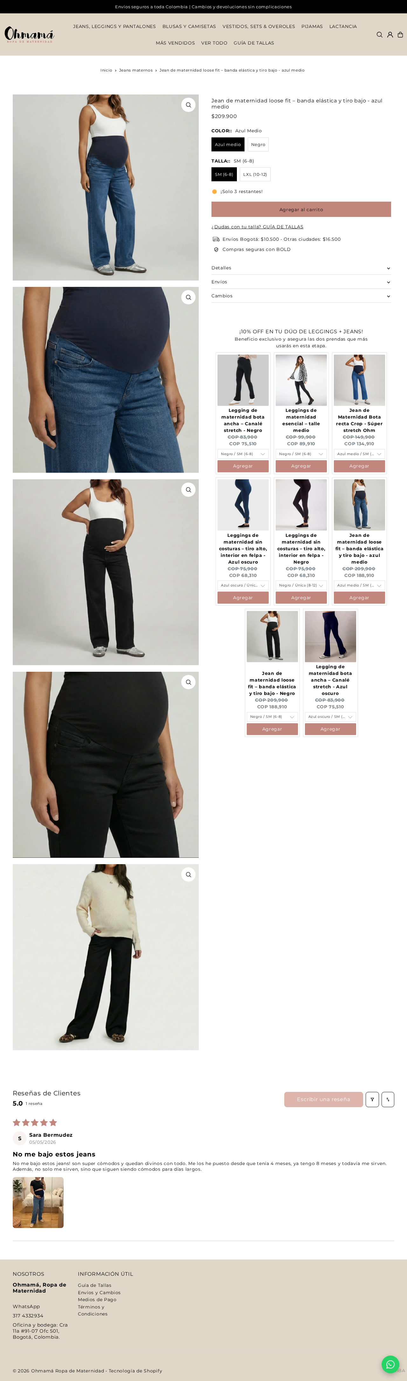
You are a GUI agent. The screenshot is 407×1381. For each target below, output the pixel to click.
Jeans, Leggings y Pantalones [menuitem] (114, 27)
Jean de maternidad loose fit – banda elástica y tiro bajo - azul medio (359, 548)
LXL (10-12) (255, 174)
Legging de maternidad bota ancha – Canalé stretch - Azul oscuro (330, 680)
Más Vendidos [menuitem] (175, 43)
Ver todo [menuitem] (214, 43)
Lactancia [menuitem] (343, 27)
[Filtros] (372, 1099)
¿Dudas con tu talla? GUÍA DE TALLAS (257, 226)
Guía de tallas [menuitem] (254, 43)
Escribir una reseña (323, 1099)
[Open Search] (380, 35)
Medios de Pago (97, 1299)
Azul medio (228, 144)
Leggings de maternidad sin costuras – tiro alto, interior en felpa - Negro (301, 548)
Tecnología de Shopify (135, 1371)
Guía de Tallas (95, 1285)
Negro (258, 144)
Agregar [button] (243, 466)
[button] (38, 1202)
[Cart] (400, 35)
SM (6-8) (224, 174)
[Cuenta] (390, 35)
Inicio (106, 70)
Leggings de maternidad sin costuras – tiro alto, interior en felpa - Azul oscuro (243, 548)
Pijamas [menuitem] (312, 27)
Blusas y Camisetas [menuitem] (189, 27)
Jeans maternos (136, 70)
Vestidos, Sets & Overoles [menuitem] (259, 27)
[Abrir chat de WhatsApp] (390, 1364)
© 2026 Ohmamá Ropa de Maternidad (58, 1371)
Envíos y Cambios (99, 1292)
